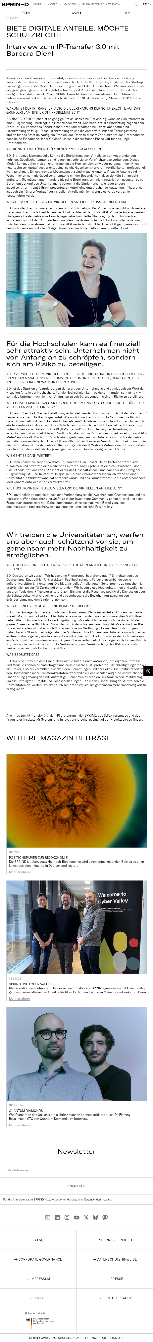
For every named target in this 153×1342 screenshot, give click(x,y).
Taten (25, 12)
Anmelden (76, 1186)
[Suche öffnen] (137, 4)
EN (149, 4)
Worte (76, 12)
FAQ (40, 1240)
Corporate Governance (40, 1259)
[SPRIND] (17, 4)
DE (145, 4)
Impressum (40, 1279)
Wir (127, 12)
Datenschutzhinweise (97, 1199)
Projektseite (119, 719)
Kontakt (40, 1298)
